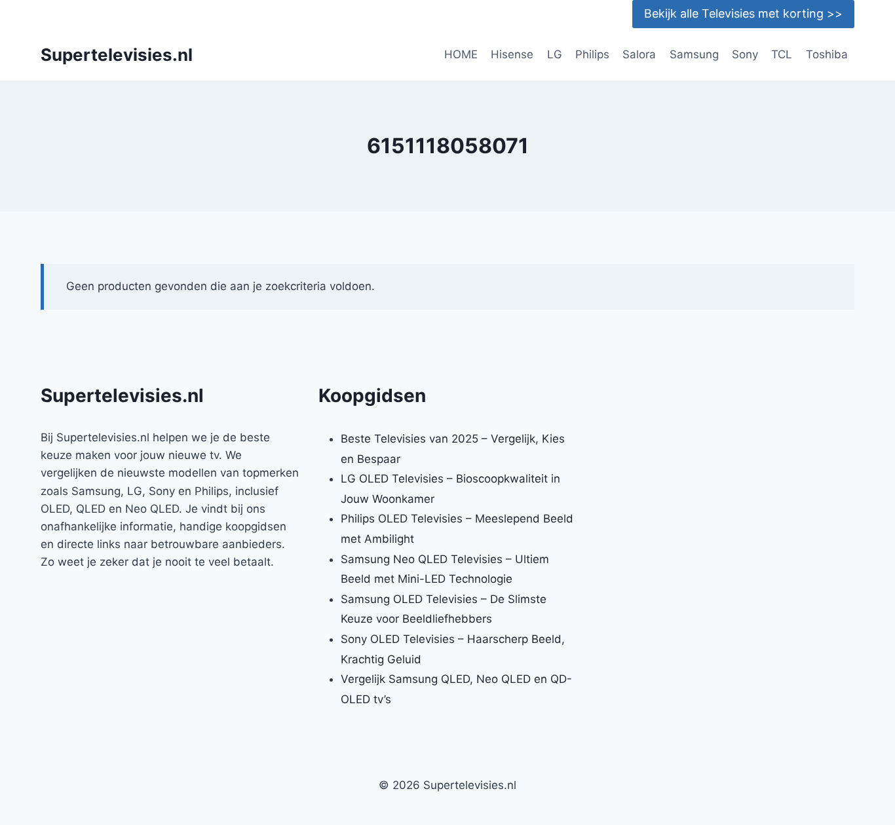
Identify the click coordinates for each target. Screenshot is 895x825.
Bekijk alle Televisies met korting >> (743, 13)
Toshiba (827, 54)
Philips (592, 54)
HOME (461, 54)
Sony (745, 54)
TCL (781, 54)
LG (554, 54)
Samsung (694, 54)
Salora (639, 54)
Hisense (512, 54)
